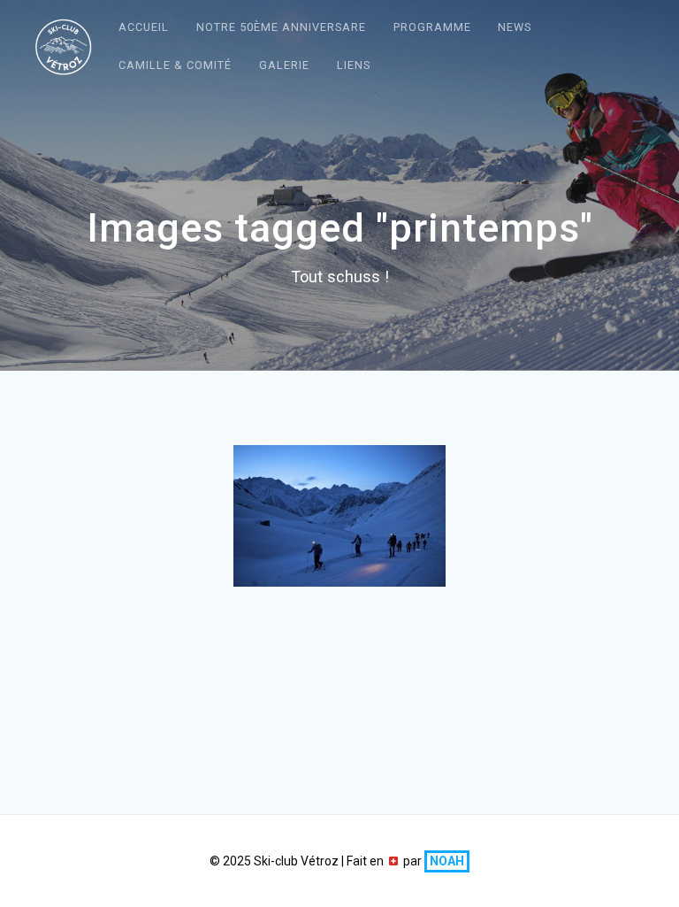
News (514, 27)
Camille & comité (175, 65)
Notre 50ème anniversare (281, 27)
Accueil (143, 27)
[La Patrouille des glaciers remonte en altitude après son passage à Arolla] (339, 516)
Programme (432, 27)
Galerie (284, 65)
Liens (353, 65)
